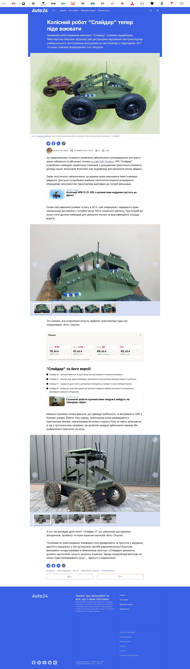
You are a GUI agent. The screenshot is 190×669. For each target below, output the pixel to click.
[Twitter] (39, 663)
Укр (150, 10)
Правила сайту (125, 642)
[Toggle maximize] (155, 229)
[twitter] (58, 143)
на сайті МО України (102, 161)
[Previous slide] (35, 264)
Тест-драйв (73, 10)
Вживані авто (103, 10)
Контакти (123, 651)
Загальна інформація (127, 632)
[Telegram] (50, 663)
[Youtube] (44, 663)
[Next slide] (155, 264)
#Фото (76, 571)
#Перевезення (107, 571)
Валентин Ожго (61, 151)
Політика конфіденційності (129, 655)
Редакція (123, 646)
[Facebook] (34, 663)
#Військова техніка (90, 571)
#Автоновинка (64, 571)
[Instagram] (55, 663)
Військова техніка (88, 10)
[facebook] (53, 143)
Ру (158, 10)
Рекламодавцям (126, 637)
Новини (63, 10)
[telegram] (48, 143)
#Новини (50, 571)
